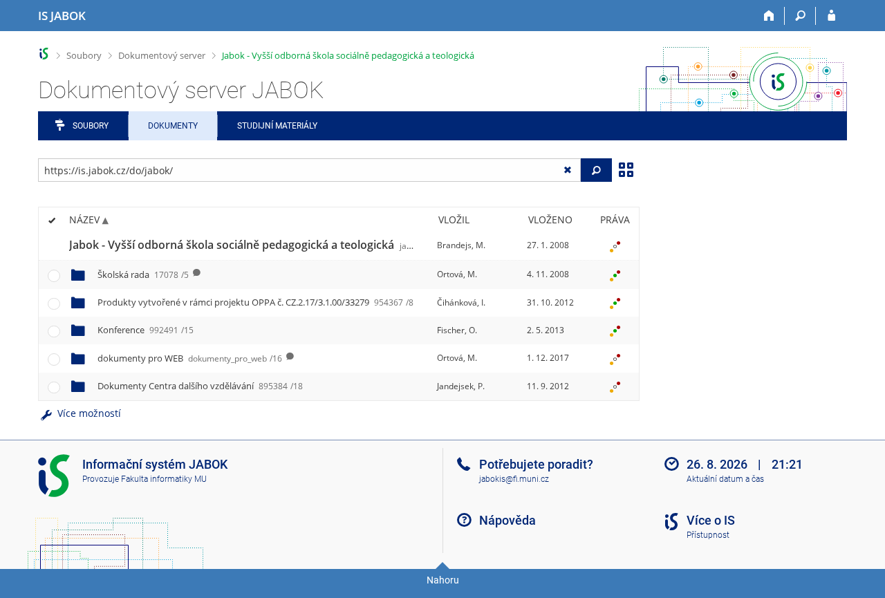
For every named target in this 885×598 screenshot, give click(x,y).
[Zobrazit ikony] (626, 169)
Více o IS (711, 520)
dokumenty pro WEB (189, 358)
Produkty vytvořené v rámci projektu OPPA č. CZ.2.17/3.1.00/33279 (255, 302)
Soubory (84, 55)
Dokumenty (173, 126)
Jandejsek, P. (461, 386)
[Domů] (769, 16)
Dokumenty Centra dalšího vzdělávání (200, 386)
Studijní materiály (277, 126)
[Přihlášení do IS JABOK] (831, 16)
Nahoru (443, 580)
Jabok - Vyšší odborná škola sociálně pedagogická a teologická (348, 55)
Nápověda (507, 520)
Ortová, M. (457, 274)
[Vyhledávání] (800, 16)
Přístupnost (708, 535)
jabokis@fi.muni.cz (514, 479)
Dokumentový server (161, 55)
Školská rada (143, 274)
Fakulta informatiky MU (164, 479)
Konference (145, 330)
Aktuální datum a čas (725, 479)
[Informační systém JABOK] (44, 53)
